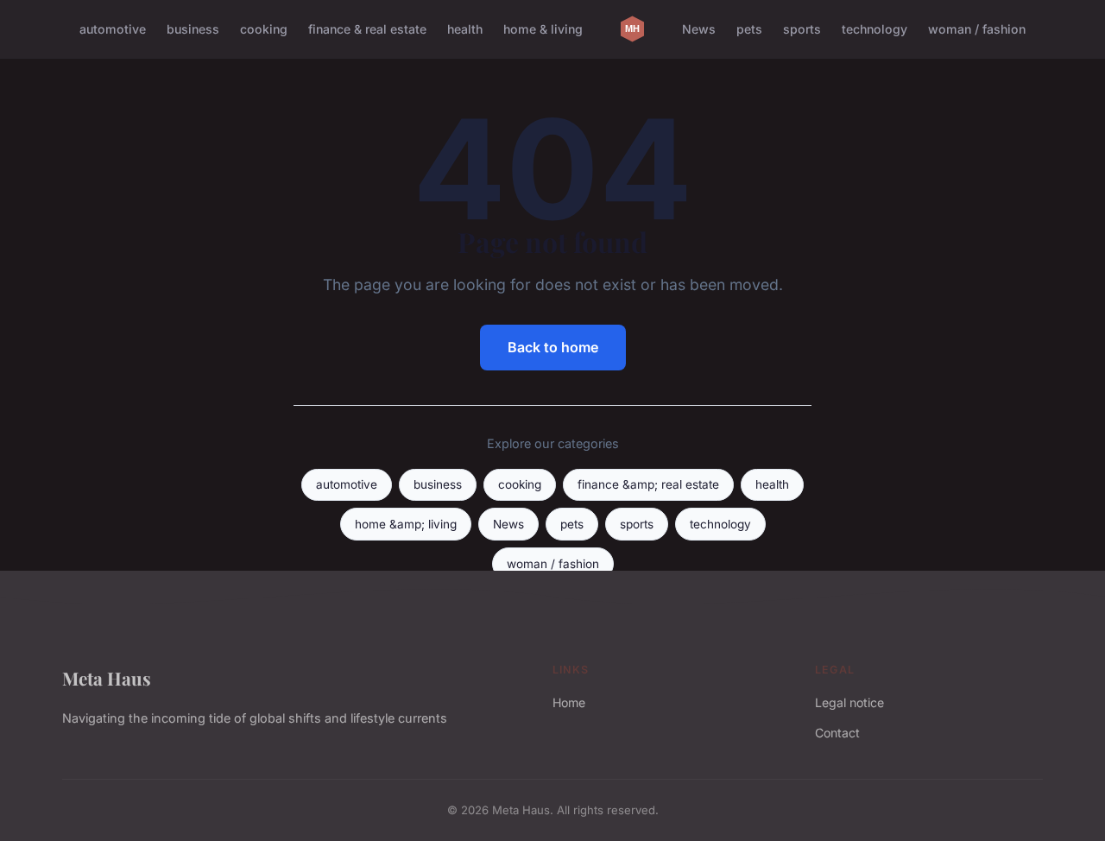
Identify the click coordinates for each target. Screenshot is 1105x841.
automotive (112, 29)
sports (802, 29)
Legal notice (849, 702)
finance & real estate (367, 29)
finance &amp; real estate (648, 484)
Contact (837, 732)
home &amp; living (406, 524)
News (699, 29)
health (465, 29)
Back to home (553, 347)
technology (874, 29)
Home (568, 702)
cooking (263, 29)
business (193, 29)
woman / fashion (977, 29)
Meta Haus (106, 678)
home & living (543, 29)
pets (749, 29)
